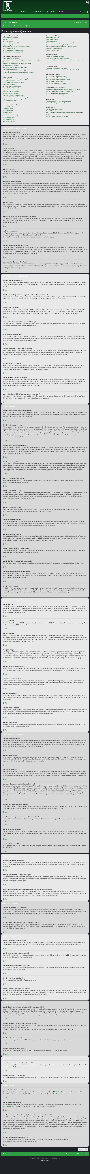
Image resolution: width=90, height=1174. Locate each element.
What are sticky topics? (9, 117)
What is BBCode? (8, 107)
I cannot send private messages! (55, 56)
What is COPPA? (7, 39)
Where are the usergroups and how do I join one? (60, 43)
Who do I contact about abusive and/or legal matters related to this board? (64, 113)
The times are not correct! (10, 62)
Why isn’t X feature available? (54, 111)
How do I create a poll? (9, 84)
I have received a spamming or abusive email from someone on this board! (65, 60)
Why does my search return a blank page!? (58, 79)
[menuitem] (14, 22)
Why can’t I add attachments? (11, 91)
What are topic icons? (9, 121)
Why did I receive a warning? (11, 93)
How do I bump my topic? (10, 100)
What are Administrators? (53, 37)
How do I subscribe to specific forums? (57, 93)
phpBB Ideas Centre (9, 1106)
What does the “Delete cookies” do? (13, 52)
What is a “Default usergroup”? (54, 48)
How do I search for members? (55, 81)
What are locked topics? (9, 119)
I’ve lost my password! (9, 48)
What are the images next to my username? (15, 67)
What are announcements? (10, 116)
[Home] (2, 0)
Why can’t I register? (8, 41)
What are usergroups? (52, 41)
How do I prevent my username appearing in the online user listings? (22, 60)
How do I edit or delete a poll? (11, 88)
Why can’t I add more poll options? (12, 86)
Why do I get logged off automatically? (13, 50)
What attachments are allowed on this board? (58, 101)
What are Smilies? (8, 110)
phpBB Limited (55, 1092)
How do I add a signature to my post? (13, 82)
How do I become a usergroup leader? (57, 45)
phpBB (28, 340)
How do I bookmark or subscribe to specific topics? (60, 91)
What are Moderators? (52, 39)
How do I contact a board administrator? (57, 116)
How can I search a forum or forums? (56, 76)
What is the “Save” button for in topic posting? (15, 97)
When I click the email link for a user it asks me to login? (18, 72)
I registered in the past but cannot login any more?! (17, 46)
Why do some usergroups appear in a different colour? (61, 46)
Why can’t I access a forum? (11, 90)
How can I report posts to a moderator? (14, 95)
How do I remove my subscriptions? (56, 95)
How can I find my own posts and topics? (57, 83)
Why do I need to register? (10, 37)
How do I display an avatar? (10, 69)
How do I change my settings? (11, 58)
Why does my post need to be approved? (14, 99)
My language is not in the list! (11, 65)
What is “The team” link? (53, 50)
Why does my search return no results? (57, 78)
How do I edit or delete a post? (11, 80)
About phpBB (57, 1094)
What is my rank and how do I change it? (14, 71)
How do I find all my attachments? (55, 103)
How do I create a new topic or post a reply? (15, 79)
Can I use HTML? (8, 108)
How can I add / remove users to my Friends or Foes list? (62, 70)
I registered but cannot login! (11, 43)
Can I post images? (8, 112)
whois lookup (50, 1119)
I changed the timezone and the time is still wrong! (17, 63)
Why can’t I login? (8, 45)
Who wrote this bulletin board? (54, 109)
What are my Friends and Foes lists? (56, 68)
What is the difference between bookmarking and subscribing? (63, 89)
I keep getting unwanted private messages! (58, 58)
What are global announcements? (12, 114)
